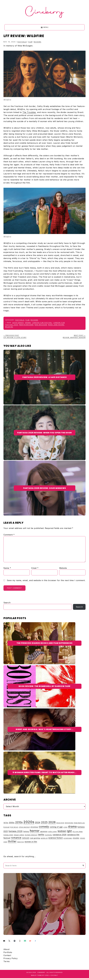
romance (16, 837)
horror (35, 831)
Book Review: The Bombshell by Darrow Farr (44, 686)
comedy (44, 826)
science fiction (55, 838)
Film (30, 42)
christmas (34, 827)
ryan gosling (35, 838)
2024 (37, 822)
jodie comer (52, 831)
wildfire (9, 327)
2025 (44, 822)
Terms (6, 961)
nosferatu (48, 835)
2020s (28, 822)
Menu (46, 27)
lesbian (62, 831)
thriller (12, 841)
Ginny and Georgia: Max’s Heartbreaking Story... (44, 729)
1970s (5, 823)
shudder (76, 838)
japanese (44, 831)
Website (63, 568)
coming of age (56, 827)
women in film (31, 842)
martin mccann (26, 325)
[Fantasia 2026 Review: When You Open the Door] (44, 407)
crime (65, 827)
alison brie (60, 823)
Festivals (22, 42)
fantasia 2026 (15, 831)
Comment (9, 535)
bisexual (6, 827)
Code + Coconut (51, 975)
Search (7, 602)
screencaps (68, 838)
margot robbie (19, 835)
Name (7, 568)
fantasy (26, 831)
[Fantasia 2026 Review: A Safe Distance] (44, 351)
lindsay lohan (8, 835)
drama (28, 322)
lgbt (69, 830)
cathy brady (18, 322)
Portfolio (7, 952)
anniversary (69, 823)
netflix (41, 834)
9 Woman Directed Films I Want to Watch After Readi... (44, 772)
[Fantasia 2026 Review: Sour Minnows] (44, 462)
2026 (52, 822)
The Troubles (29, 112)
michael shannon (31, 835)
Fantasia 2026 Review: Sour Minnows (44, 488)
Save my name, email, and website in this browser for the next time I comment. (46, 580)
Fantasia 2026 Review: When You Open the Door (44, 432)
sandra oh (44, 838)
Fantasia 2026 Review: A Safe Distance (44, 377)
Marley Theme (36, 975)
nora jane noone (56, 325)
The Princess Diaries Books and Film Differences (44, 643)
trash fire (20, 842)
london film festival (42, 322)
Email (34, 568)
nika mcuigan (41, 325)
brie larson (14, 827)
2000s (11, 823)
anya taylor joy (79, 823)
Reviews (37, 42)
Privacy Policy (10, 958)
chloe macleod (24, 827)
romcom (25, 838)
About (6, 949)
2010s (19, 822)
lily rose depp (78, 831)
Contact (7, 955)
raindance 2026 (59, 835)
